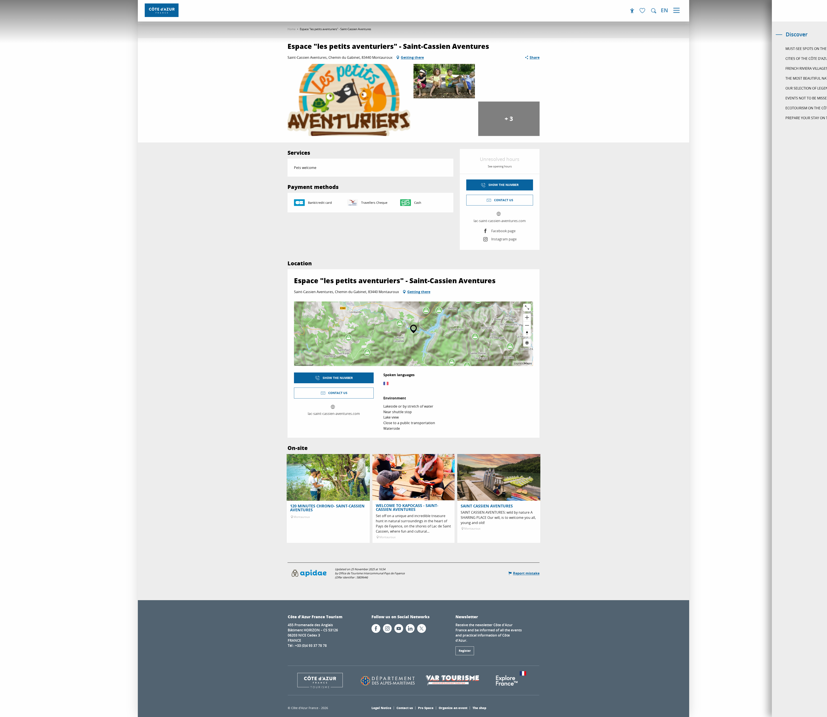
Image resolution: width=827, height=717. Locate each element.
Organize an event (453, 708)
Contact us (404, 708)
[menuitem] (162, 10)
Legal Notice (381, 708)
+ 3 (509, 118)
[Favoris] (643, 10)
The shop (479, 708)
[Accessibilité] (632, 11)
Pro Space (426, 708)
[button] (653, 10)
